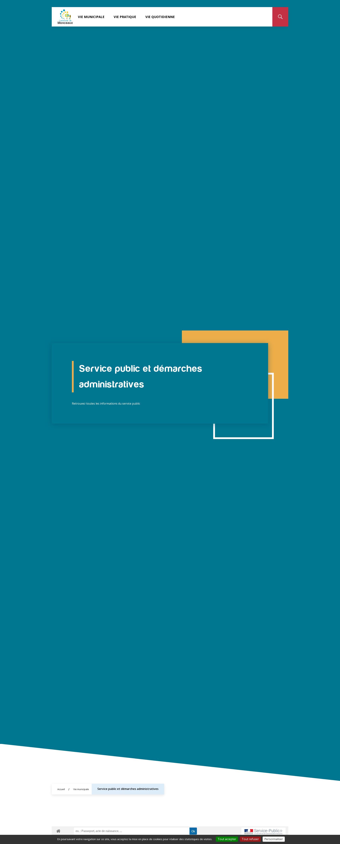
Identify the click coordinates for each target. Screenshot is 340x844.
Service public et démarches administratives (127, 789)
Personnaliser (273, 839)
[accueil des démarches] (58, 830)
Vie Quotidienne (160, 17)
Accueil (61, 789)
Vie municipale (91, 17)
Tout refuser (250, 839)
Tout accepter (227, 839)
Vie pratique (125, 17)
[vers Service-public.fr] (263, 832)
